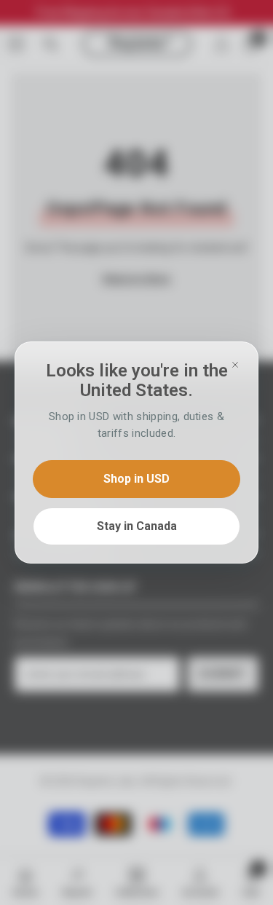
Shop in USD (136, 479)
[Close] (235, 365)
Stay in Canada (137, 526)
